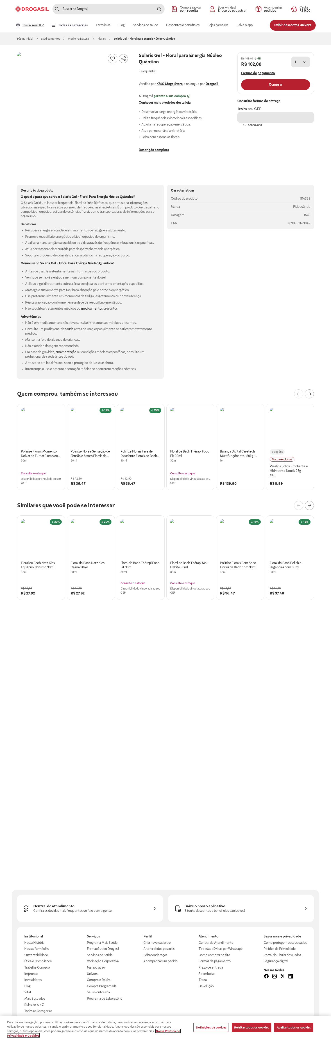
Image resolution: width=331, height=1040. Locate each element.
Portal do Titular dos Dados (282, 955)
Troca (203, 980)
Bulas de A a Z (34, 1005)
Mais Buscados (34, 998)
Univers (92, 974)
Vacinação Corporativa (103, 961)
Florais (101, 38)
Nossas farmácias (36, 949)
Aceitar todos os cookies (294, 1027)
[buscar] (159, 9)
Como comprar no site (214, 955)
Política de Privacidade (280, 949)
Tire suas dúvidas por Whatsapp (221, 949)
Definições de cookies (211, 1027)
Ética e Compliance (38, 961)
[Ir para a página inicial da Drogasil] (32, 9)
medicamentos (92, 308)
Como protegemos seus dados (285, 942)
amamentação (66, 352)
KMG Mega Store (169, 84)
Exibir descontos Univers (292, 25)
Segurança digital (276, 961)
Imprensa (31, 974)
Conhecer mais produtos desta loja (165, 102)
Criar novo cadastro (157, 942)
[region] (165, 1028)
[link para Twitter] (282, 977)
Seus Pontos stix (98, 992)
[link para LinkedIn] (290, 977)
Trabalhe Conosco (37, 967)
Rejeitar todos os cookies (251, 1027)
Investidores (33, 980)
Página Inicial (25, 38)
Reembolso (207, 974)
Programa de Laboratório (104, 998)
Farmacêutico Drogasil (103, 949)
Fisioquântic (301, 206)
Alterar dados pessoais (159, 949)
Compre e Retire (99, 980)
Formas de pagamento (215, 961)
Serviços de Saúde (100, 955)
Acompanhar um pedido (160, 961)
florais (86, 211)
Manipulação (96, 967)
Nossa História (34, 942)
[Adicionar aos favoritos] (112, 58)
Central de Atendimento (216, 942)
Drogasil (212, 84)
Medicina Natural (78, 38)
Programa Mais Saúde (102, 942)
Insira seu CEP (249, 109)
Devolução (206, 986)
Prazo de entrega (211, 967)
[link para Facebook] (266, 977)
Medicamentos (50, 38)
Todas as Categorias (38, 1011)
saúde (69, 329)
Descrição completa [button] (154, 149)
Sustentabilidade (36, 955)
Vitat (27, 992)
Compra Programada (101, 986)
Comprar (276, 84)
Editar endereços (155, 955)
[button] (73, 108)
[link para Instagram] (274, 977)
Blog (27, 986)
